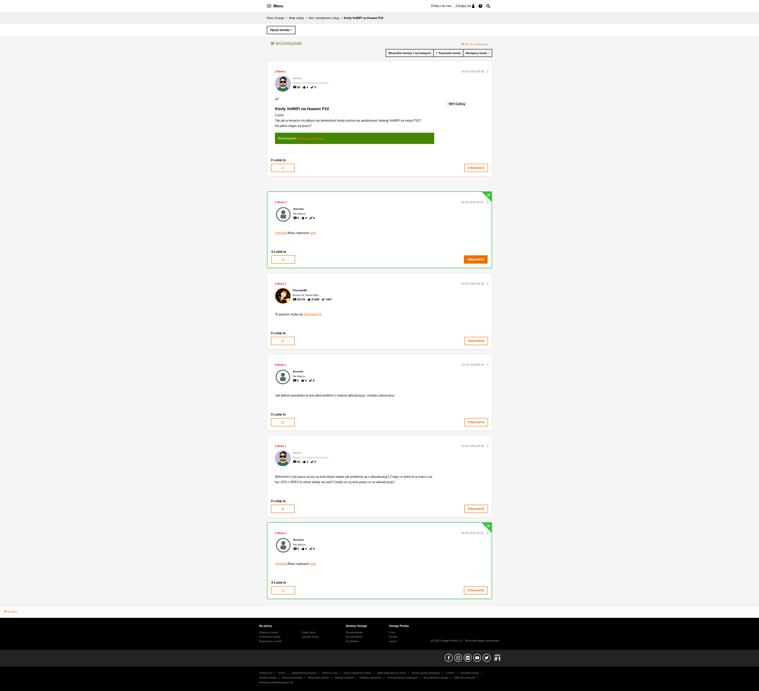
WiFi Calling (457, 103)
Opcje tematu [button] (280, 30)
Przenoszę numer (268, 632)
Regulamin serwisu (318, 677)
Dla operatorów (354, 632)
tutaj (313, 233)
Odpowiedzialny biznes (303, 673)
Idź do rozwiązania (476, 44)
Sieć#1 (282, 673)
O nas (392, 632)
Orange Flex (265, 673)
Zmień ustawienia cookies (357, 673)
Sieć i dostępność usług (323, 18)
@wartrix (281, 233)
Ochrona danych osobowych (402, 677)
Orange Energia (267, 677)
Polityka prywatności (370, 677)
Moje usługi (296, 18)
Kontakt (393, 636)
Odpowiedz (476, 167)
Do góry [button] (12, 611)
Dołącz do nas (441, 6)
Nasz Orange (275, 18)
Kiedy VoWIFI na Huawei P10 (302, 109)
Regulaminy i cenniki (270, 641)
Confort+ (450, 673)
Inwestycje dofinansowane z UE (276, 682)
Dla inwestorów (354, 636)
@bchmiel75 (313, 314)
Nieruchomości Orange (436, 677)
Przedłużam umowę (269, 636)
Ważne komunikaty (292, 677)
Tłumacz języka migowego (426, 673)
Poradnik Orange (470, 673)
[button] (488, 71)
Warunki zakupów (344, 677)
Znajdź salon (308, 632)
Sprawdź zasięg (310, 636)
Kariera (393, 641)
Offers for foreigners (464, 677)
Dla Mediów (352, 641)
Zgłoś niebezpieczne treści (391, 673)
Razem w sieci (330, 673)
